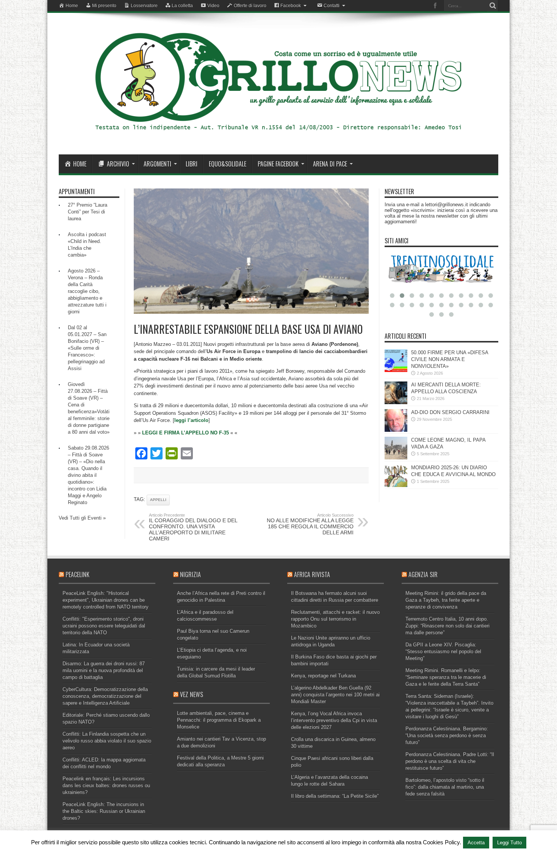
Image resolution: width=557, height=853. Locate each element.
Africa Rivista (312, 574)
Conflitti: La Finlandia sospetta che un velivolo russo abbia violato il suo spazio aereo (107, 740)
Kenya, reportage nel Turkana (323, 676)
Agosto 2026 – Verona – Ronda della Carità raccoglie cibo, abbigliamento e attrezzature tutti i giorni (87, 291)
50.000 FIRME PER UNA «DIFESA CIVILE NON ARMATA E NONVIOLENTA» (449, 359)
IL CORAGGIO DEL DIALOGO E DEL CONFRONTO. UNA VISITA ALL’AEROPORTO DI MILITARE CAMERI (193, 527)
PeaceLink (77, 574)
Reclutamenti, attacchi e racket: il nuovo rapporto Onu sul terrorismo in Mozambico (335, 619)
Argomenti (157, 163)
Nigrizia (190, 574)
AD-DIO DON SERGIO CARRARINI (450, 412)
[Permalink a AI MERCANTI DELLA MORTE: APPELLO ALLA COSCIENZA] (396, 402)
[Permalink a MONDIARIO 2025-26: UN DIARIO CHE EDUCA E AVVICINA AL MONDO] (396, 485)
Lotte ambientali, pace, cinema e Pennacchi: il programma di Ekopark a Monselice (219, 720)
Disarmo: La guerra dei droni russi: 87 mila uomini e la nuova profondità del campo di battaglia (104, 670)
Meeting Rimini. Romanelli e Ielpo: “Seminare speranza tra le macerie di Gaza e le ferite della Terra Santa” (445, 677)
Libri (191, 163)
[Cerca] (492, 5)
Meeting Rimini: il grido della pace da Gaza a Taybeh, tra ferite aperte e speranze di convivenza (445, 600)
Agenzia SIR (423, 574)
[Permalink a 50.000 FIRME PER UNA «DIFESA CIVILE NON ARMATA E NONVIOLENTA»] (396, 370)
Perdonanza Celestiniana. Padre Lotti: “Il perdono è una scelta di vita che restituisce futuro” (449, 761)
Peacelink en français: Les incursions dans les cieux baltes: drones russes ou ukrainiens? (106, 785)
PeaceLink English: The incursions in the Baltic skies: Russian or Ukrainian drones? (104, 811)
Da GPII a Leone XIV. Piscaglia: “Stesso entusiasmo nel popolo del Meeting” (443, 651)
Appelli (158, 500)
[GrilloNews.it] (278, 135)
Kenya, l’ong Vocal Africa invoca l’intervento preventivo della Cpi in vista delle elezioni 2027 (334, 720)
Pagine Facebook (278, 163)
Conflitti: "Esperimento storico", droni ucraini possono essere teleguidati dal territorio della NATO (104, 625)
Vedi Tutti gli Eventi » (82, 518)
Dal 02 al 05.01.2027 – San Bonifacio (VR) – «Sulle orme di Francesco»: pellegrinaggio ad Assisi (87, 348)
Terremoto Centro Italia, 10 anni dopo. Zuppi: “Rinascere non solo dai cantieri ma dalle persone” (447, 625)
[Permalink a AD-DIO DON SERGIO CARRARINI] (396, 430)
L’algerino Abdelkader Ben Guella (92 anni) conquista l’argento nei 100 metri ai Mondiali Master (335, 694)
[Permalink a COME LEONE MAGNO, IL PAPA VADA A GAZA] (396, 458)
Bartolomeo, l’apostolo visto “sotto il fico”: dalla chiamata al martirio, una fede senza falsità (444, 787)
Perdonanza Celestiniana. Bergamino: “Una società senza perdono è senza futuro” (446, 735)
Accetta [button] (476, 842)
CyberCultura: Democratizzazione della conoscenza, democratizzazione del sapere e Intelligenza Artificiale (105, 696)
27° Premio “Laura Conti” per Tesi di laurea (87, 211)
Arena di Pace (330, 163)
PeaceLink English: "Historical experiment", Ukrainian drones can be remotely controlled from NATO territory (106, 600)
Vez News (191, 694)
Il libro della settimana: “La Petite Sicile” (335, 796)
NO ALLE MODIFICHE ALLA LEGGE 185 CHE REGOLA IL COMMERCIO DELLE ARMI (310, 524)
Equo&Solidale (227, 163)
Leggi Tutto (509, 842)
